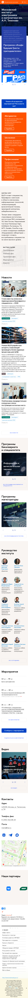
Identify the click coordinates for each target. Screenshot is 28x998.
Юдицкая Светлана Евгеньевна (19, 645)
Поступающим (8, 250)
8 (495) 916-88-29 (9, 820)
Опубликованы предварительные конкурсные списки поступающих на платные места (14, 403)
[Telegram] (5, 908)
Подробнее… (9, 129)
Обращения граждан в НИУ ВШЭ (10, 948)
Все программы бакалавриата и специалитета (13, 485)
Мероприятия (8, 260)
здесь (10, 986)
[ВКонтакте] (2, 908)
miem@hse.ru (6, 828)
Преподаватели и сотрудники (10, 940)
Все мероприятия (14, 719)
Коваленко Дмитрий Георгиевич (5, 567)
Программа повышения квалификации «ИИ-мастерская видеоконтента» (13, 693)
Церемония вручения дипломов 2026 (13, 769)
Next (25, 84)
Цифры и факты (6, 932)
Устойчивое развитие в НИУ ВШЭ (10, 937)
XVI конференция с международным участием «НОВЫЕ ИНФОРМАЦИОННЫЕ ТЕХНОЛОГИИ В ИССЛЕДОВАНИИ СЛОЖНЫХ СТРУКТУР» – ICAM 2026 (13, 710)
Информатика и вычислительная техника (12, 466)
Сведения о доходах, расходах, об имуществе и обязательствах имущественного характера (11, 957)
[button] (10, 928)
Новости (6, 263)
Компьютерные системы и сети (11, 519)
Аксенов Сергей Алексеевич (19, 605)
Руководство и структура (8, 935)
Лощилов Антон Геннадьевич (18, 585)
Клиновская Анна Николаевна (19, 626)
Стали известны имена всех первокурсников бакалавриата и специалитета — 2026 (13, 301)
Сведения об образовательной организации (13, 961)
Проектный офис (9, 257)
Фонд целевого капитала (8, 950)
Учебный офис (8, 253)
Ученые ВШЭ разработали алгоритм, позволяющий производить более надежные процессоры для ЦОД (13, 348)
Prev (2, 84)
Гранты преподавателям (8, 681)
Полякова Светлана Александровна (7, 626)
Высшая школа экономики (11, 2)
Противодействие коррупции (10, 953)
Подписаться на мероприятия (14, 738)
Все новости (14, 432)
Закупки (4, 945)
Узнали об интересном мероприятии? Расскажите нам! (14, 103)
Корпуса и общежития (8, 943)
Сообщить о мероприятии (14, 730)
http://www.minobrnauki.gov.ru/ (10, 977)
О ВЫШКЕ (5, 930)
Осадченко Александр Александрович (6, 605)
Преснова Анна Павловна (18, 566)
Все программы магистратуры (14, 536)
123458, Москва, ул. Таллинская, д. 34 (14, 808)
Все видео (14, 788)
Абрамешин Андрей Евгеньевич (7, 645)
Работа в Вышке (6, 970)
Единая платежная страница (9, 967)
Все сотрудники (14, 660)
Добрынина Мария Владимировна (7, 585)
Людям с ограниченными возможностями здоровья (12, 964)
